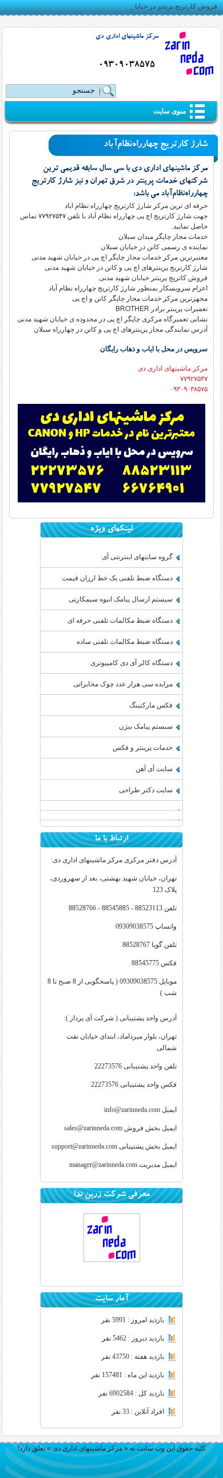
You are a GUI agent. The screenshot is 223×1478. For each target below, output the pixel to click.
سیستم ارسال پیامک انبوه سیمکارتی (121, 599)
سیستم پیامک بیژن (146, 726)
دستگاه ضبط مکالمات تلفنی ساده (125, 642)
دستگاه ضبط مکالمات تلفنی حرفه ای (120, 620)
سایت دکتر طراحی (146, 790)
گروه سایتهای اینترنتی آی (137, 557)
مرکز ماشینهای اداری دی (126, 37)
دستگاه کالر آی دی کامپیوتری (131, 663)
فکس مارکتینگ (151, 705)
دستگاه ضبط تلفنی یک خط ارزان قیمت (117, 578)
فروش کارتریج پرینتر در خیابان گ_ (167, 6)
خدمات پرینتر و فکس (143, 748)
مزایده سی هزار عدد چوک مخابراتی (123, 684)
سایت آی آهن (154, 769)
